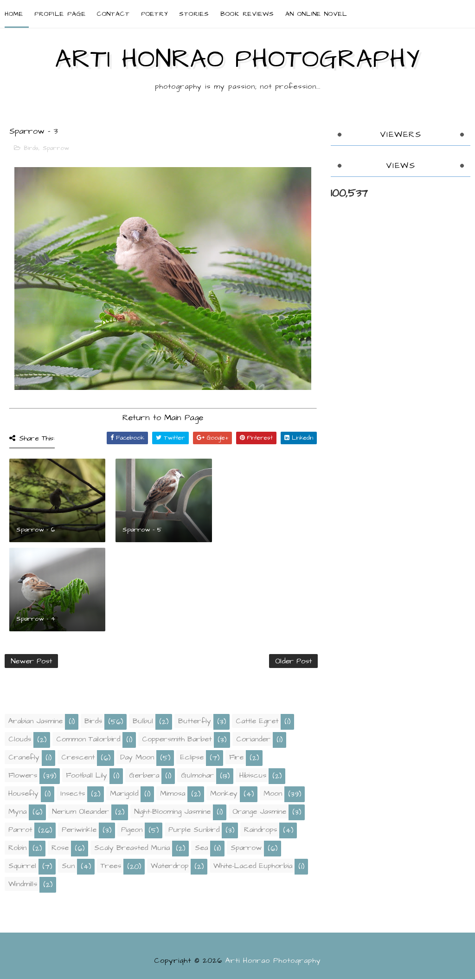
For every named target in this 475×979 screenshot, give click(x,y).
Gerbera (144, 775)
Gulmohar (197, 775)
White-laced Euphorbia (252, 866)
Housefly (23, 793)
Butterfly (194, 721)
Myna (17, 811)
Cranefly (23, 757)
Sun (68, 866)
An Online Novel (316, 14)
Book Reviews (247, 14)
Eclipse (192, 757)
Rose (60, 848)
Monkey (224, 793)
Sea (201, 848)
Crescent (78, 757)
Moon (272, 793)
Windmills (22, 884)
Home (14, 14)
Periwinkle (79, 829)
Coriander (253, 739)
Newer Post (31, 661)
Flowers (22, 775)
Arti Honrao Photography (237, 59)
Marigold (124, 793)
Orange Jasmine (259, 811)
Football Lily (86, 775)
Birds (31, 148)
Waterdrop (169, 866)
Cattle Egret (257, 721)
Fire (236, 757)
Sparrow (56, 148)
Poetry (154, 14)
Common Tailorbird (88, 739)
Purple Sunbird (193, 829)
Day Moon (137, 757)
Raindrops (260, 829)
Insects (72, 793)
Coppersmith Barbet (177, 739)
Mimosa (172, 793)
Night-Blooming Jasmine (172, 811)
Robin (17, 848)
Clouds (19, 739)
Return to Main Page (162, 417)
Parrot (20, 829)
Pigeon (131, 829)
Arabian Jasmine (35, 721)
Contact (113, 14)
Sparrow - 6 (35, 529)
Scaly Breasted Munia (132, 848)
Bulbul (143, 721)
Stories (194, 14)
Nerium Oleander (80, 811)
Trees (111, 866)
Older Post (293, 661)
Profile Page (60, 14)
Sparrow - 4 (35, 618)
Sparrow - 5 (142, 529)
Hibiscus (252, 775)
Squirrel (22, 866)
